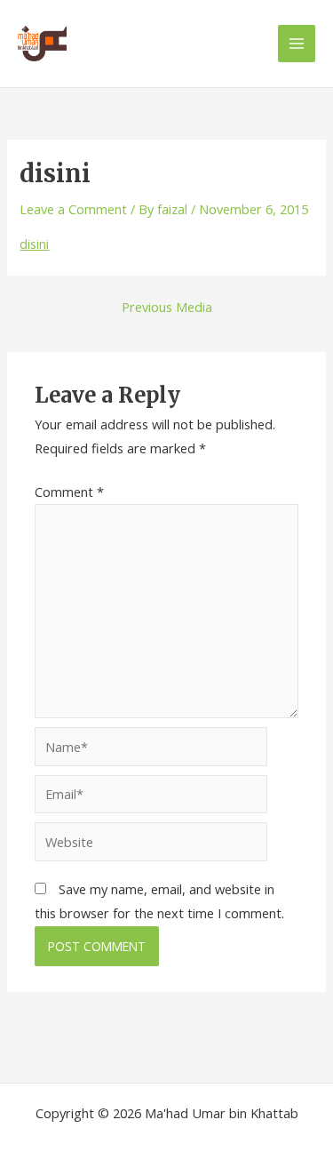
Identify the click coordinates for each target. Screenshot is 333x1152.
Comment (69, 491)
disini (34, 243)
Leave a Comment (73, 209)
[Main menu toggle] (296, 43)
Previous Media (167, 307)
